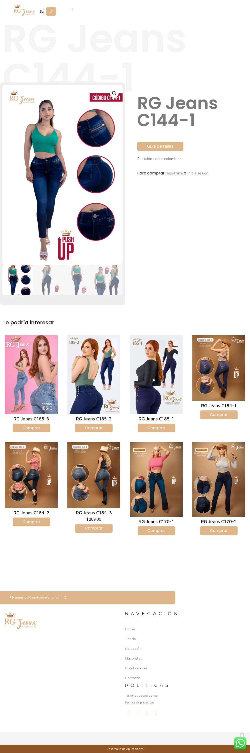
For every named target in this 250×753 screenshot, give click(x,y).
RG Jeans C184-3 (94, 512)
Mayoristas (133, 658)
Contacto (132, 678)
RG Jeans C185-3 (31, 418)
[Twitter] (129, 713)
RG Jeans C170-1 (156, 521)
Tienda (130, 639)
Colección (133, 649)
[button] (46, 5)
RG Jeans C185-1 (156, 418)
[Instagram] (147, 713)
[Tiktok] (156, 713)
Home (130, 629)
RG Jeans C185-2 (94, 418)
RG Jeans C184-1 (219, 405)
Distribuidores (136, 668)
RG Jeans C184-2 (31, 512)
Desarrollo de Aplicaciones (125, 749)
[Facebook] (138, 713)
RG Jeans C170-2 (219, 521)
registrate (174, 173)
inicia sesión (197, 173)
